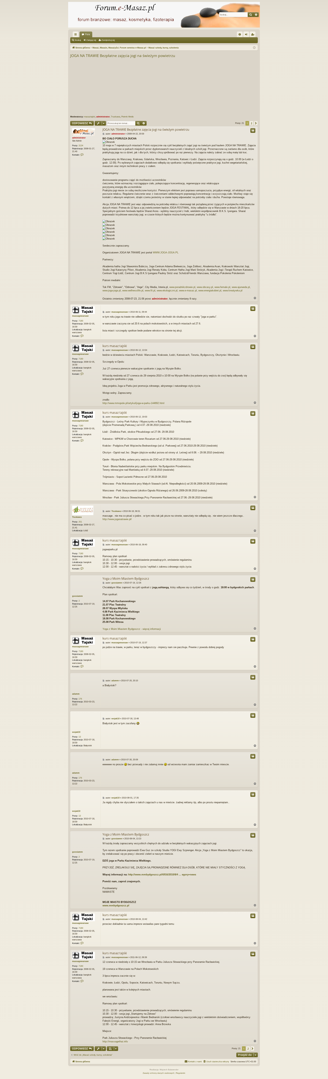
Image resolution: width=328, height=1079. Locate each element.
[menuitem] (240, 34)
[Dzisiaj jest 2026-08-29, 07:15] (254, 48)
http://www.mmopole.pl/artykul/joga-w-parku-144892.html (133, 403)
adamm (76, 694)
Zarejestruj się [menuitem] (253, 35)
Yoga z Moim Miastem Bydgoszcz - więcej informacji (131, 629)
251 (80, 522)
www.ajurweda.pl (241, 287)
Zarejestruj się (108, 40)
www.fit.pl (150, 290)
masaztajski (89, 116)
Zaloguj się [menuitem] (247, 35)
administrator (103, 116)
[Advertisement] (184, 86)
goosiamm (77, 596)
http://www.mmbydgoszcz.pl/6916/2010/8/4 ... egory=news (162, 874)
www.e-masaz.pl (188, 290)
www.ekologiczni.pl (167, 290)
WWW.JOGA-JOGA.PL (165, 252)
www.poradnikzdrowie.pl (182, 287)
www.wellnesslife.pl (132, 290)
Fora (87, 34)
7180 (81, 321)
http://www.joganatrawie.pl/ (117, 519)
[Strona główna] (164, 14)
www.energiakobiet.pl (209, 290)
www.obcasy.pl (205, 287)
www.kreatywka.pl (232, 290)
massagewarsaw (80, 316)
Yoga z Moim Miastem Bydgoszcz (125, 578)
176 (80, 699)
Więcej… (76, 35)
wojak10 (76, 732)
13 (80, 737)
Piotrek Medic (127, 116)
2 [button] (251, 123)
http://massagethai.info (115, 1041)
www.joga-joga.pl (111, 290)
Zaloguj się (91, 40)
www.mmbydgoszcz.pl (115, 905)
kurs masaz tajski (114, 346)
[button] (256, 123)
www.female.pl (222, 287)
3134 (81, 145)
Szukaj (78, 40)
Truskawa (115, 116)
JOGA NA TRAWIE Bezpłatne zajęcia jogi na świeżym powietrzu (122, 55)
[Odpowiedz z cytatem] (252, 130)
